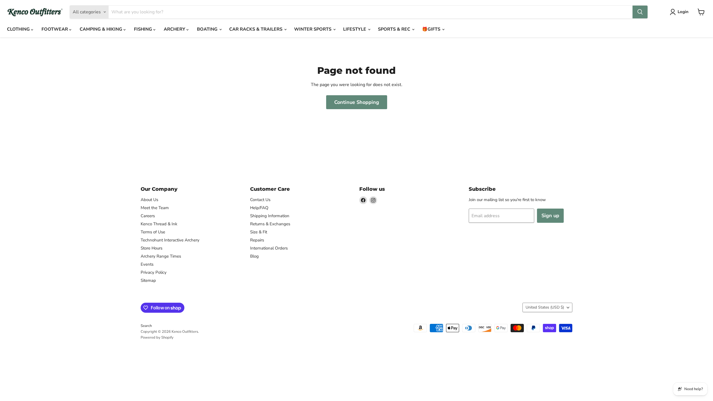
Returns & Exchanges (270, 224)
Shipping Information (269, 216)
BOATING (208, 29)
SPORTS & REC (394, 29)
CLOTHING (19, 29)
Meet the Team (155, 208)
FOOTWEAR (55, 29)
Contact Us (260, 199)
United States (545, 307)
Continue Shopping (356, 102)
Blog (254, 256)
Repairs (257, 240)
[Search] (640, 12)
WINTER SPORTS (313, 29)
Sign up (550, 215)
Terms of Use (153, 232)
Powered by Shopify (157, 337)
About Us (149, 199)
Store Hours (151, 248)
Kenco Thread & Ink (159, 224)
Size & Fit (258, 232)
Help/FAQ (259, 208)
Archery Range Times (161, 256)
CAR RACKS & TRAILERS (256, 29)
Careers (148, 216)
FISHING (143, 29)
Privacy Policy (154, 272)
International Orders (269, 248)
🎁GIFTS (431, 29)
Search (146, 325)
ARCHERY (175, 29)
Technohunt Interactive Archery (170, 240)
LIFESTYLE (355, 29)
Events (147, 264)
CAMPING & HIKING (101, 29)
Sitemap (148, 280)
